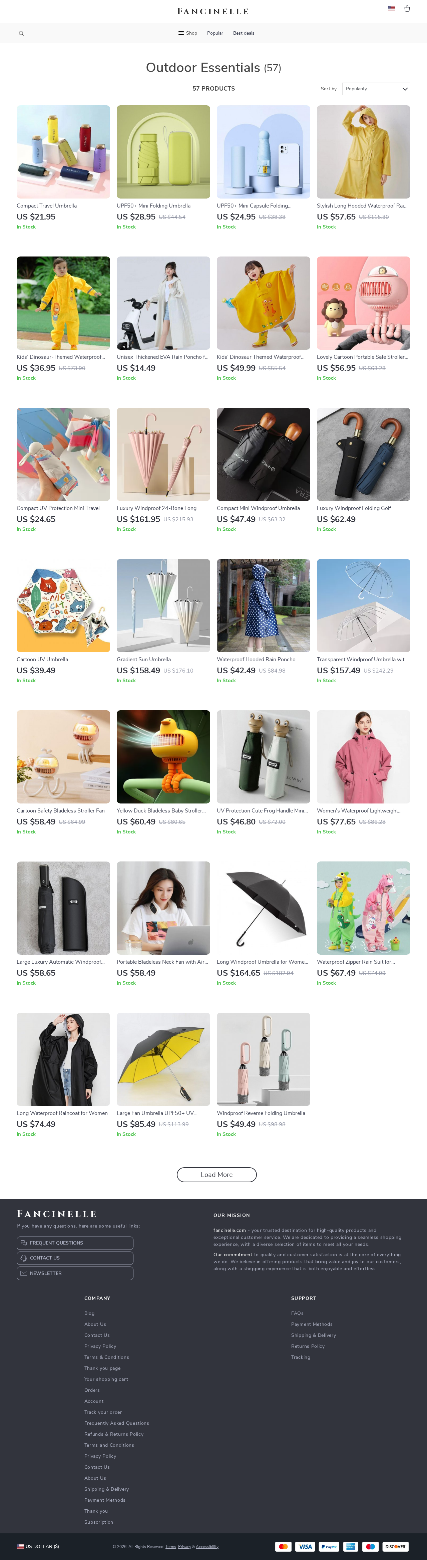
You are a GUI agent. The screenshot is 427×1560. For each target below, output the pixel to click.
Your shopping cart (106, 1379)
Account (94, 1401)
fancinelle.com (230, 1230)
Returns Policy (308, 1346)
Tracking (301, 1357)
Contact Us (97, 1335)
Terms (170, 1547)
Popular (215, 33)
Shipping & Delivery (106, 1489)
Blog (89, 1313)
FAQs (297, 1313)
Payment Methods (105, 1500)
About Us (95, 1324)
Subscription (98, 1522)
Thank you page (102, 1368)
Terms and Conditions (109, 1445)
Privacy (184, 1547)
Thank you (96, 1511)
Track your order (103, 1412)
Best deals (244, 33)
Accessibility (207, 1547)
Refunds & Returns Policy (114, 1434)
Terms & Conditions (106, 1357)
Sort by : (330, 89)
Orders (92, 1390)
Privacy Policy (100, 1346)
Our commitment (233, 1255)
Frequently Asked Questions (116, 1423)
